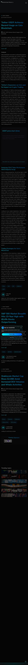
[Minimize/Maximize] (26, 662)
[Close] (21, 328)
